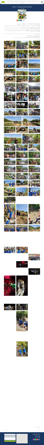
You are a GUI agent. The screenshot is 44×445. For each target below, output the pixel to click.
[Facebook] (39, 439)
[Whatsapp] (35, 439)
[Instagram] (33, 439)
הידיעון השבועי (11, 1)
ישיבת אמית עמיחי (36, 434)
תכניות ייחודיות (29, 1)
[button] (21, 20)
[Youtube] (37, 439)
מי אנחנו (36, 1)
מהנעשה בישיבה (16, 1)
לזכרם (8, 1)
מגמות (33, 1)
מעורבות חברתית (24, 1)
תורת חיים (20, 1)
